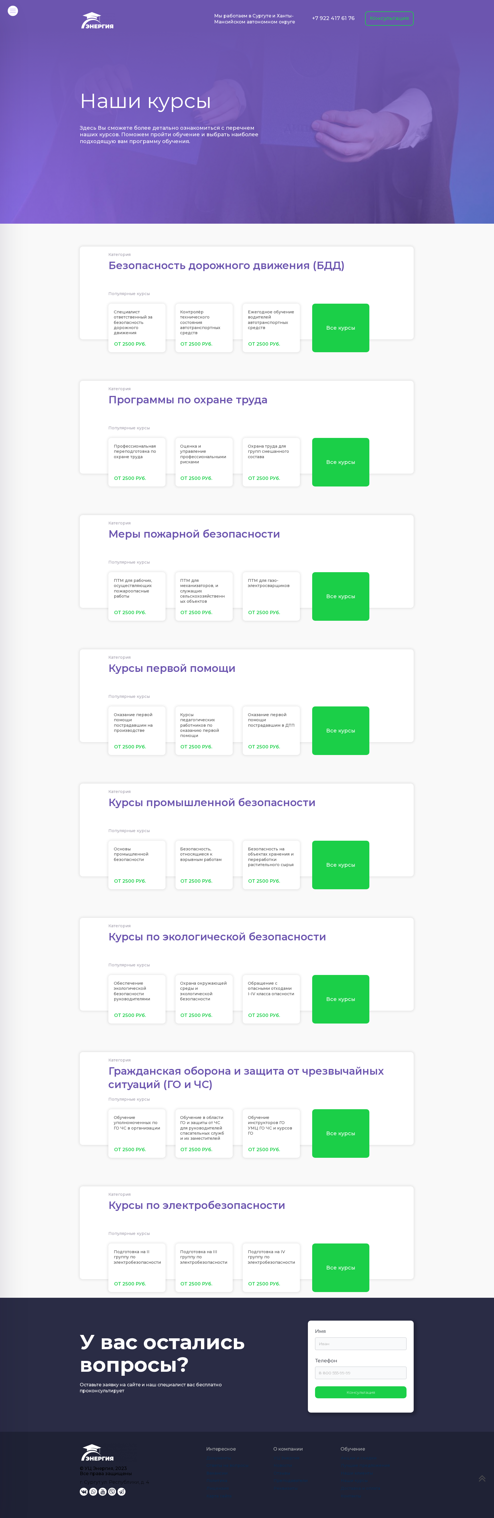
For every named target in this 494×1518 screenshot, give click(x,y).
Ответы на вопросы (227, 1465)
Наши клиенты (357, 1473)
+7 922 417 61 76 (333, 18)
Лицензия (217, 1488)
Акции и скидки (359, 1458)
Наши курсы (354, 1480)
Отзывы (282, 1473)
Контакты (351, 1496)
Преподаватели (291, 1480)
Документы (218, 1458)
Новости (283, 1465)
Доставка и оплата (360, 1488)
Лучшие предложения (365, 1465)
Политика (216, 1480)
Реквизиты (286, 1488)
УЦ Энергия (286, 1458)
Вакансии (217, 1473)
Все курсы (340, 328)
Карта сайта (219, 1496)
